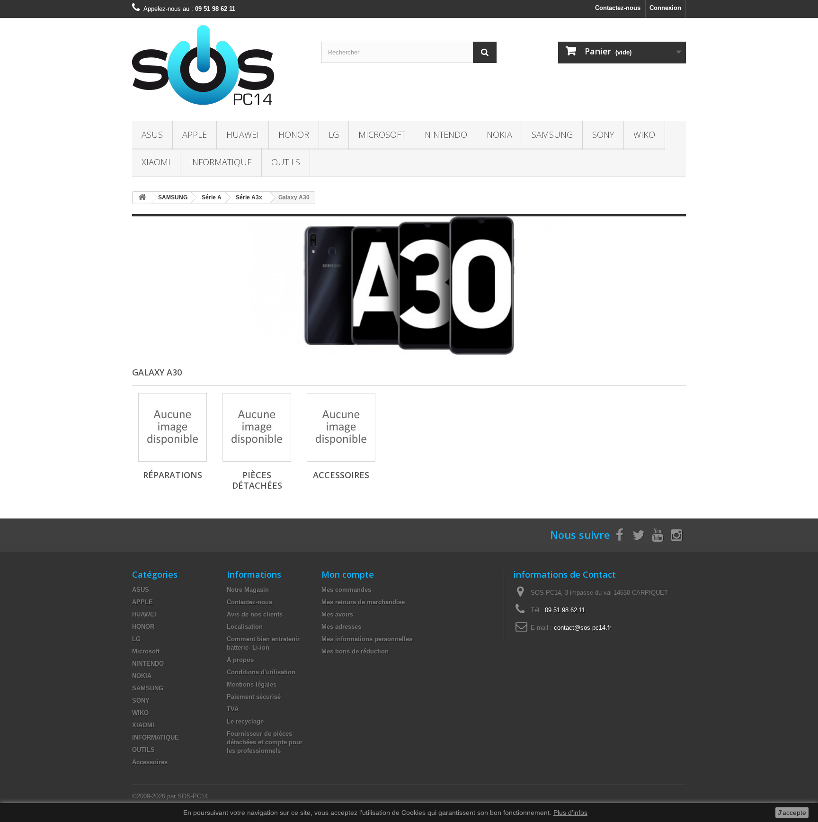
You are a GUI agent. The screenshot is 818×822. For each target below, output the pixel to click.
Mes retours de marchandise (363, 602)
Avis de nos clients (255, 614)
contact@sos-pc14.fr (582, 627)
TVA (233, 709)
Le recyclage (245, 721)
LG (334, 134)
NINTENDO (446, 134)
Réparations (172, 475)
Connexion (665, 7)
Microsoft (381, 134)
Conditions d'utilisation (261, 672)
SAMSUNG (552, 134)
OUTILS (285, 162)
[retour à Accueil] (142, 198)
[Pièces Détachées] (256, 427)
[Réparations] (172, 427)
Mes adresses (341, 626)
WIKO (644, 134)
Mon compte (347, 574)
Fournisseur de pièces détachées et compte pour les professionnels (264, 742)
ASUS (152, 134)
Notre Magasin (248, 589)
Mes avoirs (337, 614)
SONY (603, 134)
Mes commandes (346, 589)
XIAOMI (156, 162)
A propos (240, 659)
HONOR (293, 134)
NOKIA (499, 134)
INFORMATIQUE (221, 162)
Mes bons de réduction (355, 651)
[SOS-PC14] (219, 67)
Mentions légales (251, 684)
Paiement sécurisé (254, 696)
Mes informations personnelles (366, 639)
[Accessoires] (341, 427)
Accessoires (341, 475)
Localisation (245, 626)
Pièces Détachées (257, 480)
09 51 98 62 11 (565, 610)
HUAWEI (242, 134)
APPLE (194, 134)
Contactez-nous (617, 7)
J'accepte (792, 812)
